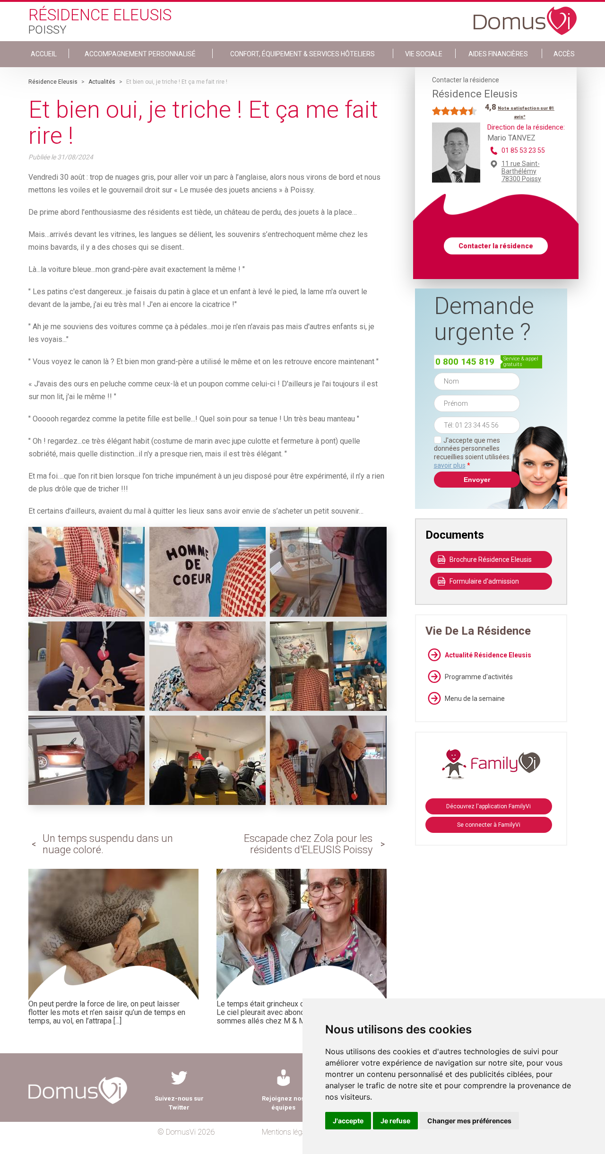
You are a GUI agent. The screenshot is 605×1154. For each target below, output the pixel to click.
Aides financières (498, 54)
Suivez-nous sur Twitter (179, 1103)
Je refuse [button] (395, 1121)
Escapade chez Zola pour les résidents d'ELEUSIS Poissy (308, 844)
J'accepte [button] (348, 1121)
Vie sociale (423, 54)
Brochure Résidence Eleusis (490, 559)
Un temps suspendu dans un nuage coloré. (108, 844)
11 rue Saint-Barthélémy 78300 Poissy (521, 171)
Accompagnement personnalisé (140, 54)
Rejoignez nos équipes (283, 1103)
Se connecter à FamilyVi (488, 825)
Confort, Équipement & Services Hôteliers (302, 54)
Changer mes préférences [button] (469, 1121)
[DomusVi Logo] (525, 16)
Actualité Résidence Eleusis (488, 655)
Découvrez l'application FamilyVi (488, 806)
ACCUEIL (44, 54)
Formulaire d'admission (484, 581)
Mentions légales (288, 1132)
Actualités (101, 82)
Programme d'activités (479, 677)
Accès (564, 54)
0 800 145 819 (464, 361)
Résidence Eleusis (53, 82)
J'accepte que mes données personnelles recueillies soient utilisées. (477, 453)
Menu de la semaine (475, 698)
